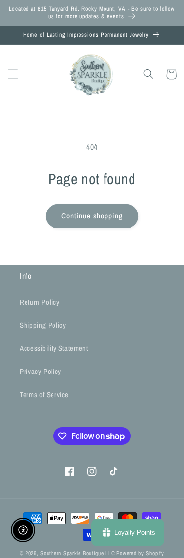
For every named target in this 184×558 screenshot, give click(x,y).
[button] (12, 74)
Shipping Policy (43, 325)
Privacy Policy (40, 371)
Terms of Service (44, 395)
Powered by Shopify (140, 553)
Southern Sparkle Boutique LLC (77, 553)
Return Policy (39, 302)
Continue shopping (92, 216)
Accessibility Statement (54, 348)
